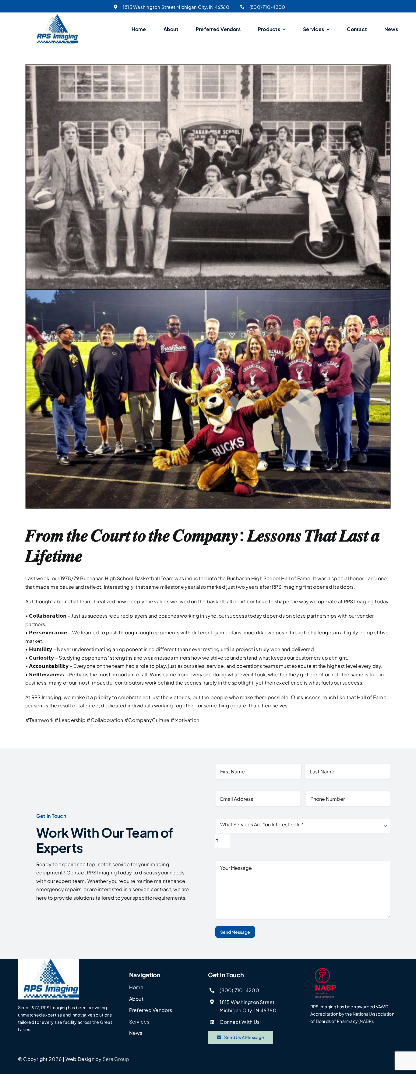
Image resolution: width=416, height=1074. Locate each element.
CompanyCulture (147, 720)
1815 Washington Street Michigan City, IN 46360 (176, 7)
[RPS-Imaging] (55, 16)
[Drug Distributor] (354, 983)
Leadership (70, 720)
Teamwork (39, 720)
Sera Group (116, 1059)
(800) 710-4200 (267, 7)
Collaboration (104, 720)
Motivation (185, 720)
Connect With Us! (240, 1022)
